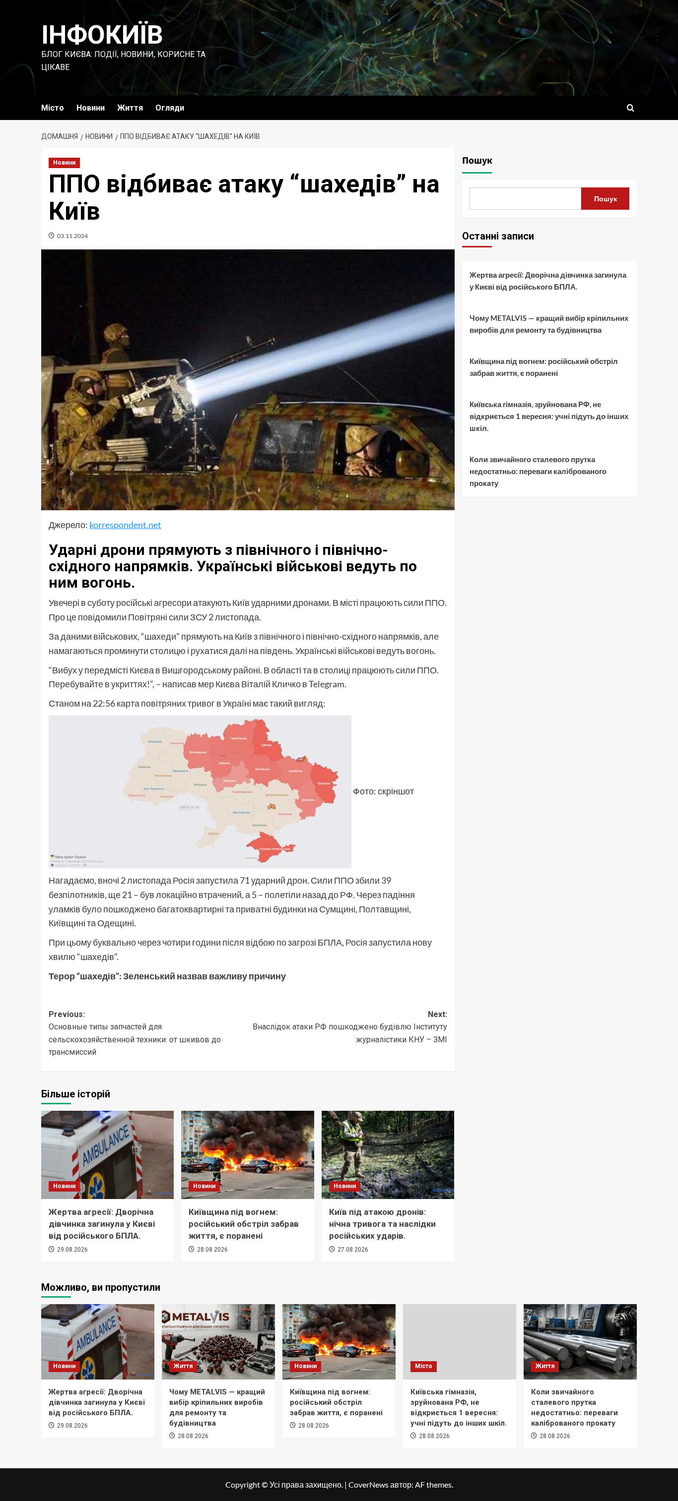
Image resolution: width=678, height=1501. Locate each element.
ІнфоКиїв (102, 35)
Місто (52, 108)
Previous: (135, 1033)
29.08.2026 (72, 1249)
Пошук (477, 161)
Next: (350, 1027)
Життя (130, 108)
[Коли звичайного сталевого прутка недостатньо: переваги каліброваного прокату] (580, 1342)
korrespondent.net (125, 524)
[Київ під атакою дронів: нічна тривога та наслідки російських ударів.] (388, 1155)
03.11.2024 (72, 236)
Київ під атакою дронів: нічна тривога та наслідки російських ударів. (382, 1224)
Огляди (169, 108)
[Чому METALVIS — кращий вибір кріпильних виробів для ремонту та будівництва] (218, 1342)
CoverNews (368, 1484)
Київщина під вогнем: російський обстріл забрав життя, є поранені (244, 1224)
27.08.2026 (353, 1249)
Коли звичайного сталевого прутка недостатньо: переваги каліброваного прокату (538, 471)
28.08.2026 (212, 1249)
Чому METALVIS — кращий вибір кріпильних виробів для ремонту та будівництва (549, 323)
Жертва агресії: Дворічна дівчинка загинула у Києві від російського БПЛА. (102, 1224)
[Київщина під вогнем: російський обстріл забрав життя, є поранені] (247, 1155)
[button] (630, 108)
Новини (90, 108)
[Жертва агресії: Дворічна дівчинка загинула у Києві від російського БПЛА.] (107, 1155)
